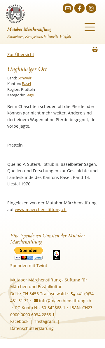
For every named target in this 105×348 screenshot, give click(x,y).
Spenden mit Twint (28, 265)
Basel (26, 83)
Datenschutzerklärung (32, 328)
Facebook (19, 321)
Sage (30, 95)
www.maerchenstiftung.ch (40, 209)
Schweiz (25, 78)
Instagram (45, 321)
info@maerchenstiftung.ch (64, 300)
